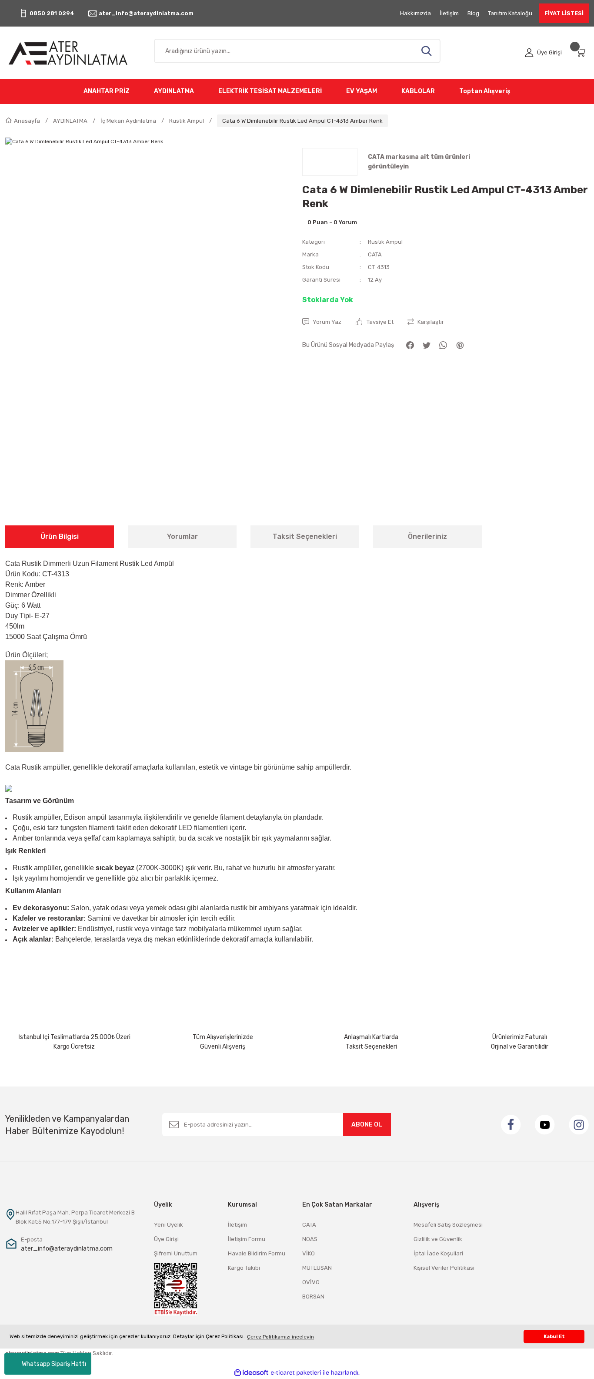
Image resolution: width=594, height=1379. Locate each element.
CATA (375, 254)
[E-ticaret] (295, 1373)
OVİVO (311, 1282)
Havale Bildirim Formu (256, 1253)
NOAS (309, 1239)
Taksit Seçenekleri (305, 536)
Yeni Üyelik (168, 1224)
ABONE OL (366, 1124)
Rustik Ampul (385, 242)
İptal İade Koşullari (438, 1253)
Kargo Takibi (244, 1268)
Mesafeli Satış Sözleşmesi (448, 1224)
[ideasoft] (251, 1373)
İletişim (237, 1224)
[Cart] (582, 52)
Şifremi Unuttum (175, 1253)
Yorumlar (182, 536)
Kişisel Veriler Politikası (444, 1268)
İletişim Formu (246, 1239)
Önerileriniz (427, 536)
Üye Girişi (166, 1239)
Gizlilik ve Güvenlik (438, 1239)
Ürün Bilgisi (59, 536)
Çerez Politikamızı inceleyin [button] (280, 1337)
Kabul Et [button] (554, 1336)
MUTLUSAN (317, 1268)
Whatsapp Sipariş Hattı (54, 1364)
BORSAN (313, 1296)
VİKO (308, 1253)
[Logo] (74, 53)
